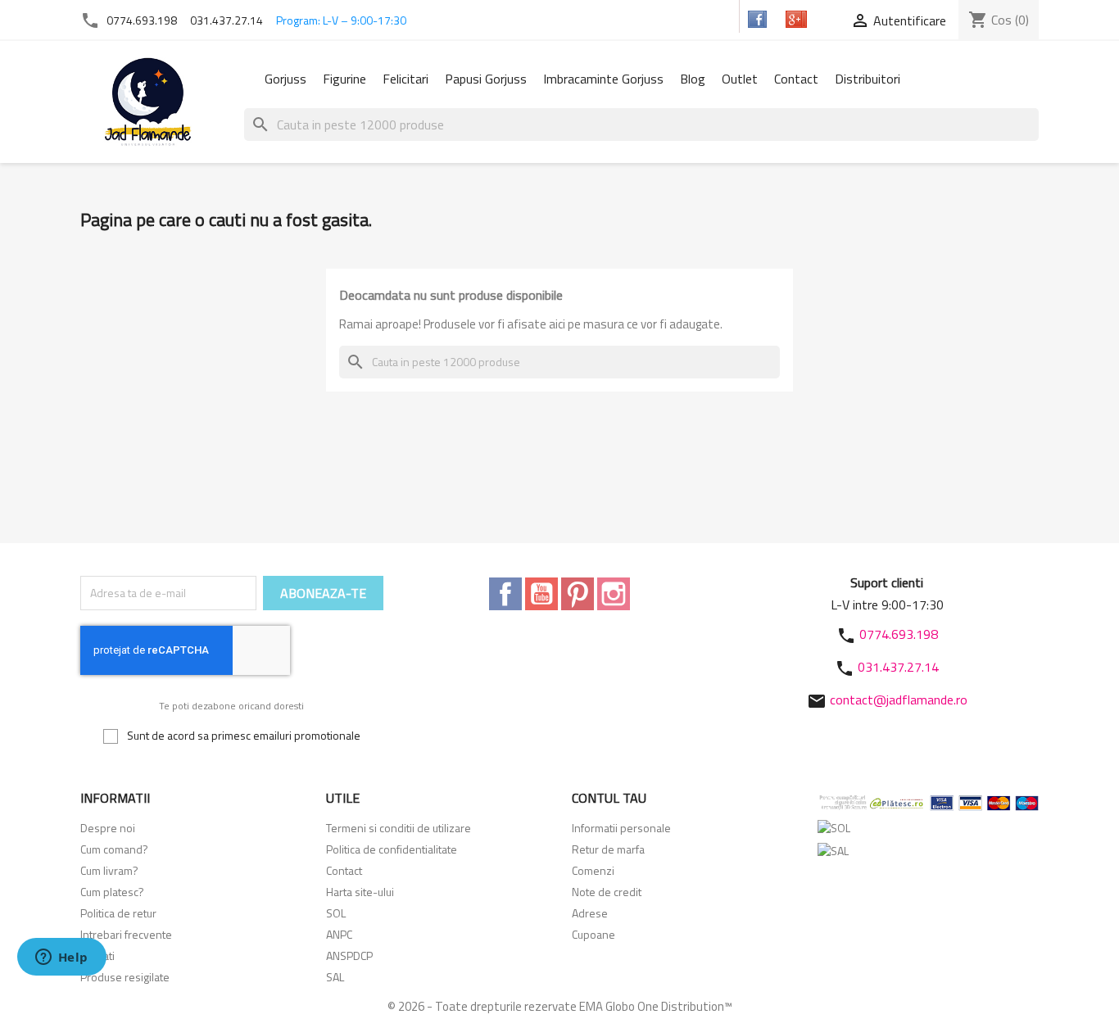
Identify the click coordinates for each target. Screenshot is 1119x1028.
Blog (692, 78)
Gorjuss (285, 78)
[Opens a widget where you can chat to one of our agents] (61, 958)
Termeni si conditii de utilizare (398, 827)
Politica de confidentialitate (391, 849)
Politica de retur (118, 913)
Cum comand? (114, 849)
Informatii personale (621, 827)
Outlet (740, 78)
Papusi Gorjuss (486, 78)
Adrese (590, 913)
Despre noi (107, 827)
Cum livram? (109, 870)
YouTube (541, 593)
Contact (796, 78)
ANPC (339, 934)
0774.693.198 (141, 20)
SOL (336, 913)
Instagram (613, 593)
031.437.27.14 (226, 20)
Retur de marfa (608, 849)
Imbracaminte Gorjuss (603, 78)
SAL (335, 976)
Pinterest (577, 593)
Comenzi (593, 870)
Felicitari (405, 78)
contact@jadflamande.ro (898, 699)
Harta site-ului (360, 891)
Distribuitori (867, 78)
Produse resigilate (125, 976)
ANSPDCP (349, 955)
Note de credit (606, 891)
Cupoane (593, 934)
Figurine (344, 78)
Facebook (505, 593)
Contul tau (609, 798)
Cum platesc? (112, 891)
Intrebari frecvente (126, 934)
